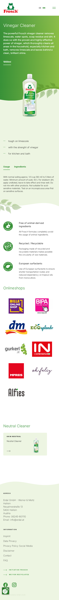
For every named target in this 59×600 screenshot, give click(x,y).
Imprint (6, 536)
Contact (7, 555)
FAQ (5, 560)
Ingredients (20, 166)
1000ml (7, 61)
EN (44, 8)
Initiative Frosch (18, 570)
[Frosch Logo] (10, 8)
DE (40, 8)
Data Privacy (10, 541)
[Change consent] (5, 590)
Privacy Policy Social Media (18, 545)
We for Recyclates (19, 574)
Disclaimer (8, 550)
